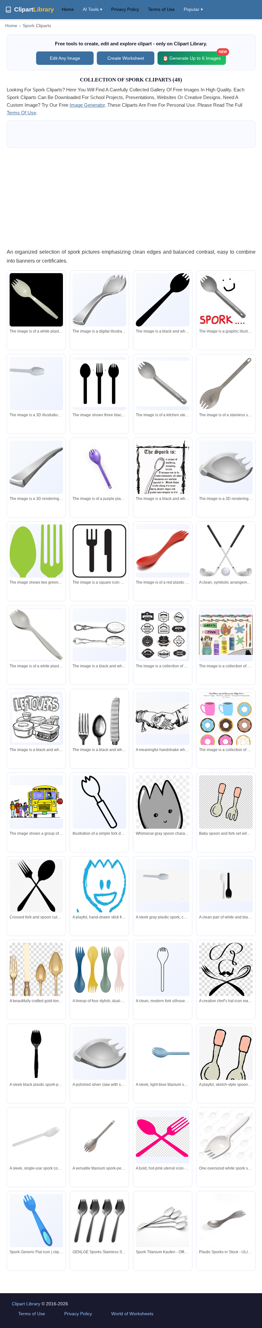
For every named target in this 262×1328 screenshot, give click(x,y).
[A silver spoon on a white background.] (99, 299)
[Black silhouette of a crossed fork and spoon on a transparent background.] (36, 886)
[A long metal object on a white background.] (36, 467)
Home (68, 9)
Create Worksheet (125, 58)
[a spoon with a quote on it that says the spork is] (162, 472)
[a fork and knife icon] (99, 551)
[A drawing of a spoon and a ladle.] (99, 634)
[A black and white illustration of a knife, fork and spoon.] (99, 739)
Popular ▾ (193, 9)
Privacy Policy (125, 9)
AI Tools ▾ (92, 9)
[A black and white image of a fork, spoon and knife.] (99, 383)
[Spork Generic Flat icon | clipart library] (36, 1220)
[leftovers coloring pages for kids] (36, 718)
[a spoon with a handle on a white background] (226, 384)
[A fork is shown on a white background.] (36, 383)
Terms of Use (161, 9)
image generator (87, 105)
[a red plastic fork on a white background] (162, 550)
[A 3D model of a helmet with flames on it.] (226, 467)
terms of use (21, 112)
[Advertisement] (131, 197)
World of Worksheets (132, 1313)
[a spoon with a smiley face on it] (226, 299)
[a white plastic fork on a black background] (36, 300)
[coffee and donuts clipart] (226, 721)
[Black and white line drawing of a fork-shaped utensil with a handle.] (99, 802)
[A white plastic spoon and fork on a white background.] (36, 634)
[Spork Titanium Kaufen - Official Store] (162, 1220)
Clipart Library (26, 1303)
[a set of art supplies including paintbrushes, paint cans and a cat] (226, 635)
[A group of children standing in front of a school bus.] (36, 802)
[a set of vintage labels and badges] (163, 635)
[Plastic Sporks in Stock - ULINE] (226, 1220)
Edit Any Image (65, 58)
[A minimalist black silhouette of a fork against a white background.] (162, 969)
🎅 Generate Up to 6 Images (194, 56)
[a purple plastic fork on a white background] (99, 467)
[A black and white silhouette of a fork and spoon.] (162, 300)
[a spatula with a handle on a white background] (162, 383)
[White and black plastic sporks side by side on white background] (226, 886)
